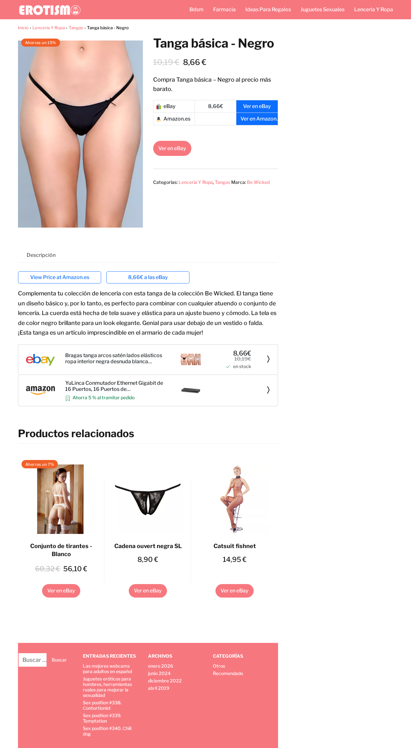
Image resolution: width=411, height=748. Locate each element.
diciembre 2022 (165, 680)
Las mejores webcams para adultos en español (107, 668)
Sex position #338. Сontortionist (102, 705)
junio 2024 (159, 673)
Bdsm (196, 9)
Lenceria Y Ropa (373, 9)
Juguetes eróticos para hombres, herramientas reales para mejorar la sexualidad (107, 687)
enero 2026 (160, 666)
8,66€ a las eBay (148, 277)
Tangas (76, 27)
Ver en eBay (172, 148)
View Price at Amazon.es (59, 277)
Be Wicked (258, 182)
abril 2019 (158, 688)
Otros (219, 666)
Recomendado (228, 673)
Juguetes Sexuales (323, 9)
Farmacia (224, 9)
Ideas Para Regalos (268, 9)
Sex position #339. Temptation (102, 718)
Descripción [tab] (41, 255)
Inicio (23, 27)
